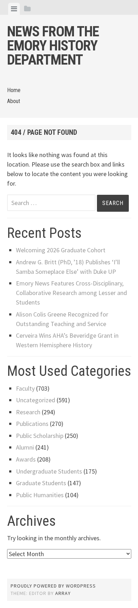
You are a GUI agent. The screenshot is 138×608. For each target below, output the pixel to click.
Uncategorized (35, 400)
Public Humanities (40, 495)
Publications (32, 424)
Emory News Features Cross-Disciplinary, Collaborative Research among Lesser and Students (71, 292)
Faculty (25, 388)
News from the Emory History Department (53, 45)
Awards (26, 459)
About (13, 101)
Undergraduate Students (49, 471)
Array (63, 593)
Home (14, 90)
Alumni (25, 447)
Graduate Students (41, 483)
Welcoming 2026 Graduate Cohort (60, 250)
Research (28, 412)
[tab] (14, 9)
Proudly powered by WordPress (53, 586)
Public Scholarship (39, 436)
